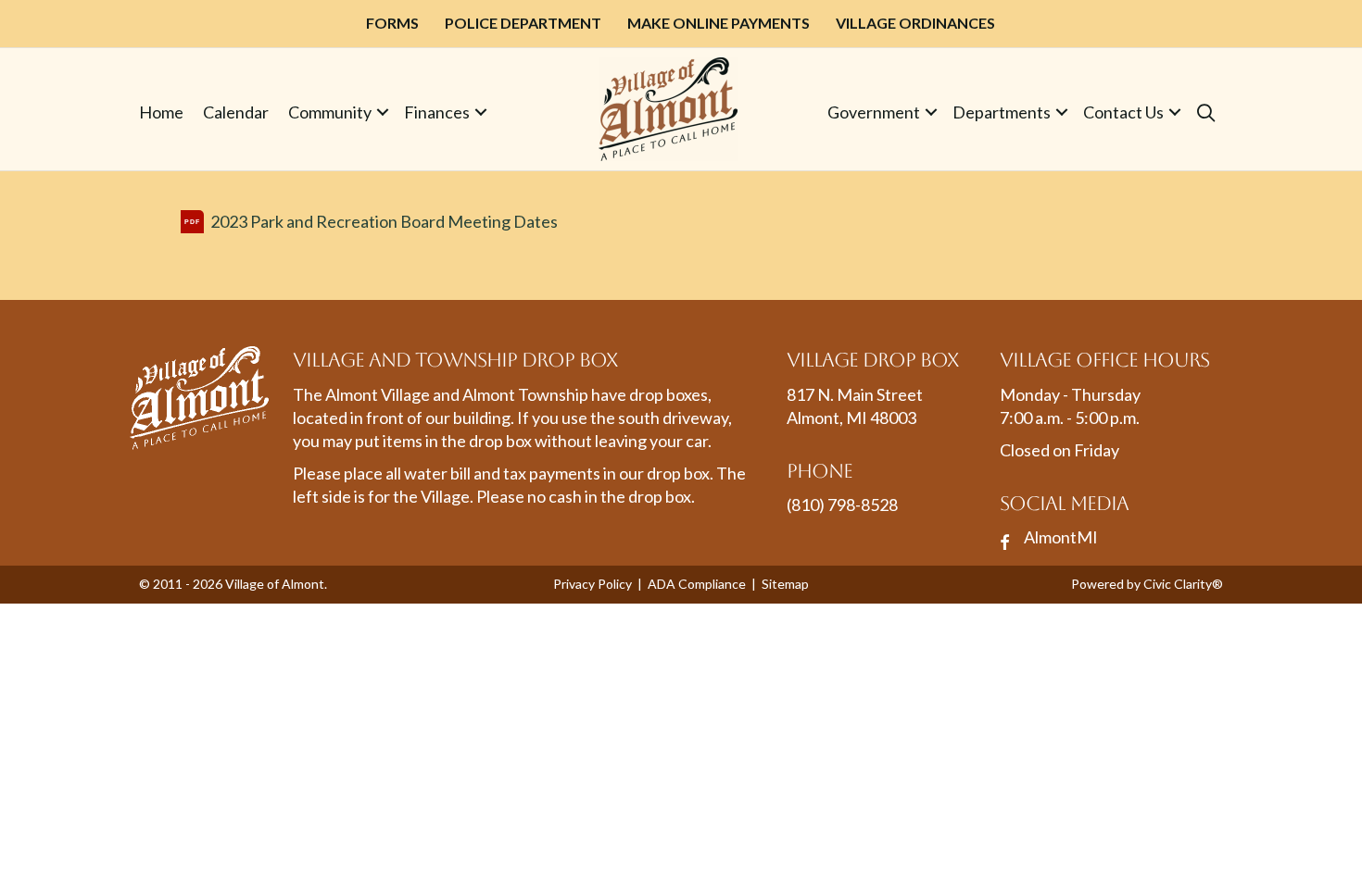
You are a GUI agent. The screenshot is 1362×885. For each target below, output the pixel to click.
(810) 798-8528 (842, 504)
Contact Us (1123, 112)
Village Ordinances (915, 22)
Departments (1001, 112)
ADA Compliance (697, 584)
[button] (383, 112)
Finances (437, 112)
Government (873, 112)
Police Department (523, 22)
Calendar (236, 112)
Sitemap (785, 584)
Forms (392, 22)
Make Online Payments (718, 22)
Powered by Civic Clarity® (1147, 584)
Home (161, 112)
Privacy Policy (592, 584)
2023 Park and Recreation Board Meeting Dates (384, 221)
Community (330, 112)
